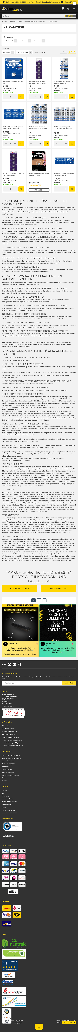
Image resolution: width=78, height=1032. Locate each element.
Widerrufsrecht (5, 796)
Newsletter (4, 780)
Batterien (13, 21)
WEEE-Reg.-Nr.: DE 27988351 (9, 810)
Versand (15, 88)
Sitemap (4, 807)
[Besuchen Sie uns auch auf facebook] (9, 664)
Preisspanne (37, 41)
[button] (63, 51)
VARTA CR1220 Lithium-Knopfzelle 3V (13, 82)
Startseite (4, 21)
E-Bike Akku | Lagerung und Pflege (10, 743)
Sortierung (6, 52)
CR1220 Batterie (52, 21)
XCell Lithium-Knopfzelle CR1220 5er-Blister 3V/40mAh (63, 82)
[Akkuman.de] (12, 9)
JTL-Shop (64, 1020)
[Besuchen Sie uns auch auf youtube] (14, 664)
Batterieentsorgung (6, 804)
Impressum (4, 790)
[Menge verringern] (6, 97)
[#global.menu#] (74, 9)
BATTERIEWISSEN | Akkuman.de (9, 731)
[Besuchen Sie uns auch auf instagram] (19, 664)
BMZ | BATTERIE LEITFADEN (8, 734)
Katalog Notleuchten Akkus (8, 772)
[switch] (7, 1021)
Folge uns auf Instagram (19, 588)
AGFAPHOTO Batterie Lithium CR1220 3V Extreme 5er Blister (37, 82)
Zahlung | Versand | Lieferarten (9, 801)
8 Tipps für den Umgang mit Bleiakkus (11, 737)
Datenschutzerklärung (27, 677)
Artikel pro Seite (22, 52)
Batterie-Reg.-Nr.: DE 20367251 (9, 813)
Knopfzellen (41, 21)
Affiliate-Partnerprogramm (8, 764)
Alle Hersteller (23, 41)
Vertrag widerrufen (69, 1022)
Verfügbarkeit (9, 41)
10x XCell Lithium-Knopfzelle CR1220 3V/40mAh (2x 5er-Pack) (38, 127)
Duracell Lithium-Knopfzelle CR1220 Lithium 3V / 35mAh (39, 174)
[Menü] (10, 1009)
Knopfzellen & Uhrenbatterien (27, 21)
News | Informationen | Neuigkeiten (10, 775)
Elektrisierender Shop (7, 769)
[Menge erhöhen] (15, 97)
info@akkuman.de (9, 706)
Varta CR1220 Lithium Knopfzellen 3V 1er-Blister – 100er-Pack (13, 127)
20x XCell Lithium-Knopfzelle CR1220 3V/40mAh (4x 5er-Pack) (63, 127)
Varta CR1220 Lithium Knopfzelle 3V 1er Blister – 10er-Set (64, 174)
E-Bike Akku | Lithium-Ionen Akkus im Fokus (12, 745)
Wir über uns (5, 778)
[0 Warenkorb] (68, 9)
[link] (39, 39)
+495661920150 (8, 703)
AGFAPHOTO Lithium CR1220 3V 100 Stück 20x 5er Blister (13, 174)
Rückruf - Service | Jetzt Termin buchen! (11, 758)
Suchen (70, 16)
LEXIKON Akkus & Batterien (8, 729)
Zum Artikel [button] (39, 190)
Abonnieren (69, 683)
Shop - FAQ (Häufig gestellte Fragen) (11, 755)
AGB (3, 793)
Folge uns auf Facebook (58, 588)
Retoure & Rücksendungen (8, 761)
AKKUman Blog (5, 726)
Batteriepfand (5, 766)
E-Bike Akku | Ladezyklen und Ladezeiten (12, 740)
